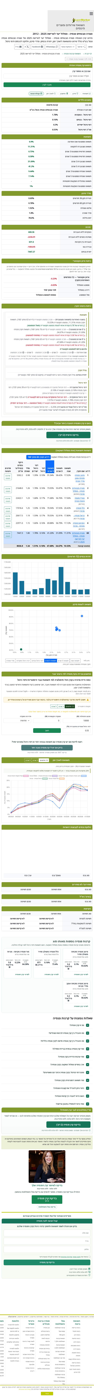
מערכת (91, 1317)
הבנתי (47, 1393)
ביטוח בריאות (76, 1328)
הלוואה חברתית (14, 1338)
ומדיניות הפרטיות (66, 1257)
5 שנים (54, 706)
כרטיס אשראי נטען (28, 1331)
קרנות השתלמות (60, 1328)
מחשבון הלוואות (14, 1335)
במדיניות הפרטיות (24, 1389)
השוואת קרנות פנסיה (72, 53)
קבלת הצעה (35, 93)
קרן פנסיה (46, 1328)
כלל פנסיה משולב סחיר (48, 951)
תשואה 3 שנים (63, 660)
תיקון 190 (62, 1335)
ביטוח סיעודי (76, 1331)
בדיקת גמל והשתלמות (47, 1207)
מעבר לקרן (47, 84)
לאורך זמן (49, 93)
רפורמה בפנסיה (45, 1345)
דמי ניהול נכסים (37, 660)
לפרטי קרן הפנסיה (81, 974)
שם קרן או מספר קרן (81, 71)
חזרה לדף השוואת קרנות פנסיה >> (78, 59)
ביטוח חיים (77, 1342)
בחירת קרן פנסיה (44, 1348)
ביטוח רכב (77, 1335)
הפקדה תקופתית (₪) (53, 716)
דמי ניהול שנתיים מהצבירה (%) (78, 726)
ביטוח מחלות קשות (74, 1359)
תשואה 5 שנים (50, 660)
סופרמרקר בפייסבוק (36, 1317)
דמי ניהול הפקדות (23, 660)
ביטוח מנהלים (45, 1331)
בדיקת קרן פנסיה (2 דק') (68, 1124)
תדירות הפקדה (25, 716)
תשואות (85, 93)
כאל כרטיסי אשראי (28, 1354)
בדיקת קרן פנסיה (47, 1199)
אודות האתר (54, 1317)
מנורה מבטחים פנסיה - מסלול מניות (78, 491)
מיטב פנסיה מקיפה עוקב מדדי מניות (80, 478)
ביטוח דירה (76, 1349)
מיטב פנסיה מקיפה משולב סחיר (79, 953)
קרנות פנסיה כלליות (44, 1369)
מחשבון (63, 93)
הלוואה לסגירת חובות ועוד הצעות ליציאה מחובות (13, 1351)
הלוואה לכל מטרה (13, 1325)
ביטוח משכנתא (75, 1345)
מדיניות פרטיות (74, 1317)
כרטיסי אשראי (30, 1328)
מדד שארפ (10, 660)
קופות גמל (62, 1331)
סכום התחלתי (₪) (83, 716)
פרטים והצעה (8, 476)
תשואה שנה (75, 660)
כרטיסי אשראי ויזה (28, 1358)
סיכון (74, 93)
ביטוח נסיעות (76, 1338)
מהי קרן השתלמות (59, 1358)
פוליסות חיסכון (45, 1335)
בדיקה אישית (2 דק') (68, 434)
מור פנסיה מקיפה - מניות (18, 951)
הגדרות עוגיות (64, 1317)
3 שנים (61, 706)
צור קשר (46, 1317)
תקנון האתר (77, 1257)
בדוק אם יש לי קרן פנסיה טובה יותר (47, 747)
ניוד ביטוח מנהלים (44, 1359)
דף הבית (88, 53)
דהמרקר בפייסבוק (23, 1317)
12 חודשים (70, 706)
